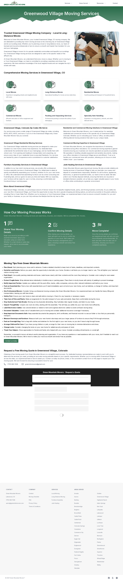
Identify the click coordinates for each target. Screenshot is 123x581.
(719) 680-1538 (12, 364)
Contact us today (11, 341)
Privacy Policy (33, 503)
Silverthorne (100, 548)
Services (67, 3)
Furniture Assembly (57, 500)
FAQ (30, 500)
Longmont (100, 529)
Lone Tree (100, 526)
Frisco (76, 558)
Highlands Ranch (102, 500)
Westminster (100, 561)
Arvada (76, 493)
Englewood (77, 545)
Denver (76, 535)
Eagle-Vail (77, 539)
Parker (99, 542)
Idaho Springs (101, 503)
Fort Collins (77, 555)
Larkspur (99, 516)
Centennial (77, 522)
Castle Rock (77, 519)
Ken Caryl (100, 506)
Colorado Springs (79, 526)
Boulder (76, 503)
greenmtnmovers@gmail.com (35, 364)
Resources (100, 3)
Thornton (100, 555)
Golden (99, 493)
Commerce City (78, 532)
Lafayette (100, 509)
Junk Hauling (55, 503)
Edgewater (77, 542)
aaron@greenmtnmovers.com (15, 503)
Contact (115, 3)
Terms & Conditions (34, 506)
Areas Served (83, 3)
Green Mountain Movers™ (17, 578)
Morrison (99, 535)
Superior (99, 552)
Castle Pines (78, 516)
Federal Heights (79, 552)
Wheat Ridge (101, 558)
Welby (99, 565)
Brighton (76, 509)
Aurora (76, 496)
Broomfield (77, 513)
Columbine (77, 529)
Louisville (99, 532)
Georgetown (78, 561)
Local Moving (56, 493)
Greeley (76, 565)
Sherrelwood (101, 545)
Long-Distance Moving (58, 496)
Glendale (77, 568)
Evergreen (77, 548)
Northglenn (100, 539)
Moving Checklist (34, 496)
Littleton (99, 519)
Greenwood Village (103, 496)
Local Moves (11, 92)
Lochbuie (100, 522)
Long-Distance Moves (54, 92)
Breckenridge (78, 506)
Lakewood (100, 513)
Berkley (76, 500)
